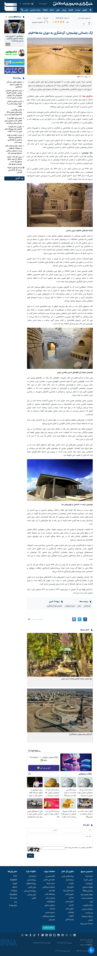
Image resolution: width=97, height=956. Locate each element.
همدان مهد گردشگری (54, 606)
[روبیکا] (66, 935)
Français (13, 905)
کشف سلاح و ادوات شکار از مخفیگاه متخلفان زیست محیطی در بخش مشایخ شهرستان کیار (13, 150)
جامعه (52, 10)
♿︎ (91, 950)
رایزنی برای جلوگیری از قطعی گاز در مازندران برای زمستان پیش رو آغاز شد (13, 120)
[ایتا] (50, 935)
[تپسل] (29, 751)
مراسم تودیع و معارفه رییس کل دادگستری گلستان (14, 170)
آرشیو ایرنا (89, 883)
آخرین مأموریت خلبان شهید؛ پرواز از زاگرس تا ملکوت (14, 104)
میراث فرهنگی (70, 606)
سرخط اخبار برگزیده (70, 881)
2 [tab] (12, 17)
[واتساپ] (22, 935)
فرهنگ (45, 10)
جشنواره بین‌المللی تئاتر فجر (48, 918)
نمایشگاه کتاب (50, 894)
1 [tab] (14, 17)
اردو (15, 901)
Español (13, 894)
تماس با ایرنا (88, 879)
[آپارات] (62, 935)
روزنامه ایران (31, 879)
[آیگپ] (54, 935)
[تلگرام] (74, 935)
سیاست (77, 10)
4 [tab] (6, 17)
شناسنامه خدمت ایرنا (87, 900)
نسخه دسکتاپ (48, 927)
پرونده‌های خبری (68, 876)
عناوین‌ (84, 10)
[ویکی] (26, 935)
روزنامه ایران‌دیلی (30, 890)
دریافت (83, 77)
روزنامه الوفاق (31, 883)
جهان (58, 10)
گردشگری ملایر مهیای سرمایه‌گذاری (80, 734)
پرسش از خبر (50, 898)
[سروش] (46, 935)
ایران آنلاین (32, 887)
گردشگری (87, 606)
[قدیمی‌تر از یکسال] (60, 655)
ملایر (79, 606)
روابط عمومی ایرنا (87, 894)
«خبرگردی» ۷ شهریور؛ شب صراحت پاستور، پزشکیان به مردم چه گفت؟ (14, 38)
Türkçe (14, 890)
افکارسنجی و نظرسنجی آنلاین (49, 878)
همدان (39, 18)
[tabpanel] (14, 33)
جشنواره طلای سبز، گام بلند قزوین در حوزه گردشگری (14, 84)
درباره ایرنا (89, 876)
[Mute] (66, 769)
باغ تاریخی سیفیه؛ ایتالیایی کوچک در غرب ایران (76, 679)
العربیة (15, 883)
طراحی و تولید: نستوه (86, 946)
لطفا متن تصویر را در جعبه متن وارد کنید (79, 847)
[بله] (58, 935)
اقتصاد (70, 10)
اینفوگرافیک (50, 901)
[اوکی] (30, 935)
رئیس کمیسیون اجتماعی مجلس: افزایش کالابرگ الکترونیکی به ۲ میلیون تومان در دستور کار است (13, 94)
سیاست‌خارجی (35, 10)
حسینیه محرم (50, 912)
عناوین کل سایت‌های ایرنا (68, 889)
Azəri (15, 887)
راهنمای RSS (88, 890)
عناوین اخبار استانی (70, 896)
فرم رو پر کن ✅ (43, 768)
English (13, 879)
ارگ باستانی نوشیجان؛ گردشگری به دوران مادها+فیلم (60, 33)
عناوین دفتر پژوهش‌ (70, 910)
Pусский (13, 898)
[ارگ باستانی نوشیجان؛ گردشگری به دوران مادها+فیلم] (60, 205)
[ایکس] (70, 935)
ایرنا (72, 3)
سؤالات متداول (87, 887)
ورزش (64, 10)
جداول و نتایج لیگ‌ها (50, 907)
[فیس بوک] (38, 935)
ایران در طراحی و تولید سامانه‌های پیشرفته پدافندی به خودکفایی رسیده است (14, 139)
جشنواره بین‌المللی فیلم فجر (48, 889)
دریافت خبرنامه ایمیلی (87, 918)
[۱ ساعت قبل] (14, 26)
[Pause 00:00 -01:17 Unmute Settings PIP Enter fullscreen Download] (60, 56)
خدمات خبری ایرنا (86, 923)
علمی (26, 10)
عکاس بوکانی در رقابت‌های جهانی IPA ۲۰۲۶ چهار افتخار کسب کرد (13, 112)
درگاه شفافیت (88, 905)
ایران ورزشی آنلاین (31, 896)
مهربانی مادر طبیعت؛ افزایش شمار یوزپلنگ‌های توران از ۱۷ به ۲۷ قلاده (13, 129)
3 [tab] (9, 17)
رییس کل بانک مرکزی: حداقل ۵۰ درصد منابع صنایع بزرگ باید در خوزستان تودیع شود (14, 160)
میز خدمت (89, 912)
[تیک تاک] (34, 935)
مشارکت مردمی (87, 909)
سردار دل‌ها (51, 883)
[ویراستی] (42, 935)
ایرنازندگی (32, 876)
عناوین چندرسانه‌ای (69, 917)
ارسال (30, 855)
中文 (15, 876)
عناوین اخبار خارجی (70, 903)
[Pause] (62, 769)
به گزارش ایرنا (88, 96)
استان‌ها (46, 18)
